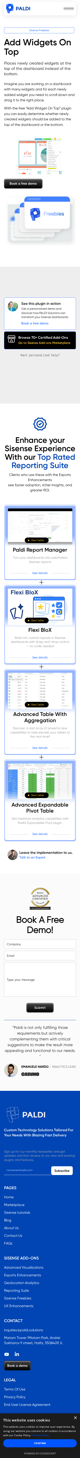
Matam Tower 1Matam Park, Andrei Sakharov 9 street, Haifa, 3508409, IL (33, 1340)
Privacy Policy (14, 1397)
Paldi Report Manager (40, 550)
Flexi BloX (40, 630)
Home (9, 1197)
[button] (69, 8)
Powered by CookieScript (40, 1453)
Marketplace (14, 1205)
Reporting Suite (16, 1291)
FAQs (8, 1243)
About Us (11, 1228)
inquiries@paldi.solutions (23, 1330)
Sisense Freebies (39, 30)
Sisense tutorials (17, 1213)
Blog (7, 1220)
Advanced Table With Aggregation (40, 717)
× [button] (75, 1418)
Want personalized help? (40, 355)
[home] (18, 8)
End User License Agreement (27, 1405)
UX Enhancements (18, 1306)
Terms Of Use (14, 1389)
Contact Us (13, 1236)
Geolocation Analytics (21, 1283)
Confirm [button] (40, 1443)
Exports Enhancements (22, 1275)
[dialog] (40, 1435)
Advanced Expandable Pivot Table (40, 808)
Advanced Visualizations (24, 1267)
